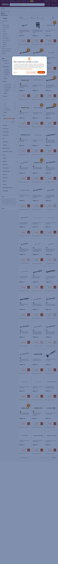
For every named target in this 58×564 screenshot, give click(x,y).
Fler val (15, 72)
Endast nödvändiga (31, 72)
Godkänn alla (41, 72)
